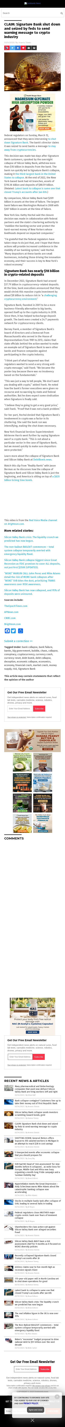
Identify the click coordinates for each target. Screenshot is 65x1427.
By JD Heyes (30, 1207)
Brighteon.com (16, 523)
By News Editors (32, 1178)
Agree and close (35, 1410)
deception (10, 661)
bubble (35, 650)
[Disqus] (32, 880)
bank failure (45, 647)
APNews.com (11, 612)
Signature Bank (26, 668)
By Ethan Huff (30, 1095)
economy (9, 665)
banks (7, 650)
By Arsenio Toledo (32, 1107)
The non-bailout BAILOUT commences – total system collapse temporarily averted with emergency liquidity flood (29, 550)
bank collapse (29, 647)
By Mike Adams (31, 1195)
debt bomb (28, 658)
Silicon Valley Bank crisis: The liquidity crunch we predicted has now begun (37, 1303)
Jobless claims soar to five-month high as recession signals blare (35, 1268)
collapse (53, 650)
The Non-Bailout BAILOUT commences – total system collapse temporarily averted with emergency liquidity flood (36, 1328)
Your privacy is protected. (16, 717)
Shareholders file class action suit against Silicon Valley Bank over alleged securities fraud (35, 1230)
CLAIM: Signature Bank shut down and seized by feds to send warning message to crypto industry (36, 1127)
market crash (40, 665)
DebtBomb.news (42, 459)
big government (21, 650)
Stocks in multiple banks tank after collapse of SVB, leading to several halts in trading (38, 1202)
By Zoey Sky (30, 1159)
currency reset (12, 658)
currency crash (44, 654)
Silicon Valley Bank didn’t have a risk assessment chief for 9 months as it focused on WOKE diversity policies (38, 1244)
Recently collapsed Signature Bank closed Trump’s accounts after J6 (35, 1257)
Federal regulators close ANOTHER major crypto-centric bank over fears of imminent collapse (36, 1215)
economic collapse (27, 661)
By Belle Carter (31, 1348)
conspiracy (10, 654)
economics (44, 661)
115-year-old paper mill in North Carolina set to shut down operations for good (37, 1280)
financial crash (23, 665)
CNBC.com (10, 618)
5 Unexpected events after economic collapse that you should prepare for (37, 1153)
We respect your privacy (41, 1386)
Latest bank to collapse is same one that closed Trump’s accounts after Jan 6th (34, 1291)
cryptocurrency (25, 654)
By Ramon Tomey (32, 1118)
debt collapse (43, 658)
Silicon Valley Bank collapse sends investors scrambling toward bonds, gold (36, 1113)
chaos (44, 650)
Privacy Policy (30, 1403)
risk (15, 668)
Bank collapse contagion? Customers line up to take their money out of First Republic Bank (38, 1102)
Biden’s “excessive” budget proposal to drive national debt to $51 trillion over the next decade (37, 1342)
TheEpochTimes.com (15, 606)
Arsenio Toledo (25, 42)
